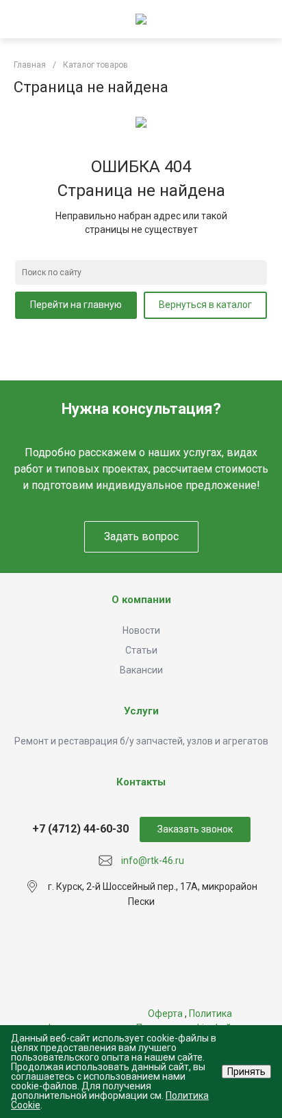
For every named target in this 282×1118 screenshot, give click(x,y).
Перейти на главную (76, 304)
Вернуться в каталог (205, 304)
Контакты (141, 782)
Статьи (141, 650)
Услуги (141, 711)
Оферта (165, 1013)
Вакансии (141, 670)
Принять (246, 1071)
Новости (141, 630)
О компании (141, 599)
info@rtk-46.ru (152, 860)
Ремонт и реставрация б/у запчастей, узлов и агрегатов (141, 741)
